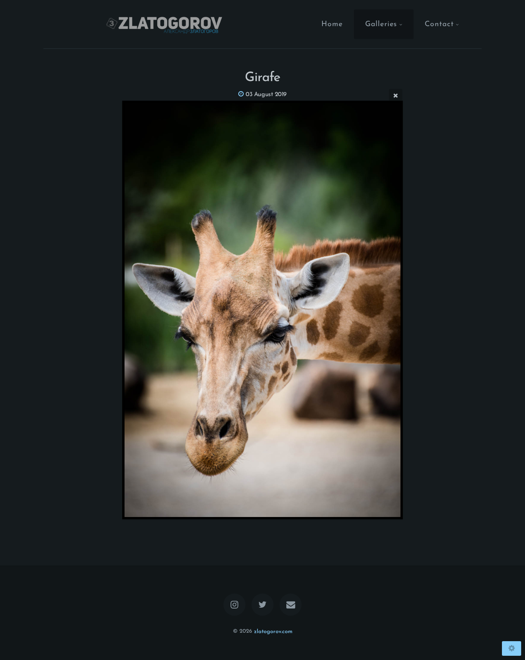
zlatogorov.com (273, 631)
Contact (439, 24)
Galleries (381, 24)
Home (332, 24)
